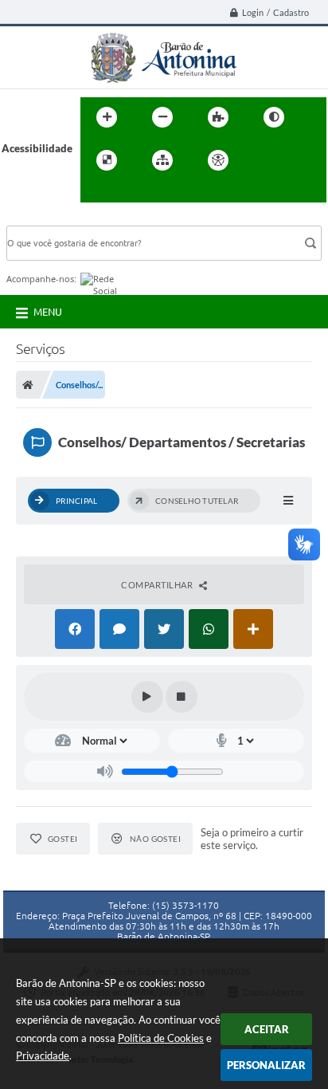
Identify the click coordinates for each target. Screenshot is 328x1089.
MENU (47, 311)
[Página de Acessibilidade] (218, 160)
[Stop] (181, 697)
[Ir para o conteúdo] (263, 160)
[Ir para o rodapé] (131, 192)
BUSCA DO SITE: (53, 218)
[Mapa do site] (162, 160)
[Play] (147, 697)
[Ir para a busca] (96, 192)
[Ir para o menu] (298, 160)
